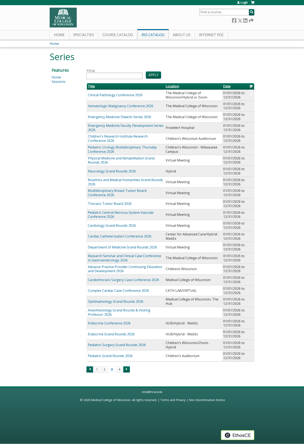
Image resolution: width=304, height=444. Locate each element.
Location (172, 86)
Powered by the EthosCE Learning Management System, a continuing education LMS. (237, 435)
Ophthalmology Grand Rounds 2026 (115, 301)
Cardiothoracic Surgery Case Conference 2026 (123, 280)
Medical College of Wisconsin (110, 400)
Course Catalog (117, 34)
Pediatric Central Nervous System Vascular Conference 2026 (121, 214)
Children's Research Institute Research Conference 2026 (118, 138)
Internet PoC (211, 34)
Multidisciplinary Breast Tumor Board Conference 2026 (117, 192)
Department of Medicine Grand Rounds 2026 (122, 247)
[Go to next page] (126, 369)
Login (244, 2)
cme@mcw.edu (152, 392)
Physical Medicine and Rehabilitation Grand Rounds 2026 (121, 160)
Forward (251, 19)
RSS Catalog (153, 34)
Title (90, 71)
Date (227, 86)
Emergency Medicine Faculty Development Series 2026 (125, 127)
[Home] (63, 17)
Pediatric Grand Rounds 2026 (110, 356)
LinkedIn (245, 19)
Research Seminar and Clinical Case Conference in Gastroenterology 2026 (124, 258)
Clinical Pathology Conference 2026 (115, 95)
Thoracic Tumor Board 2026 (110, 203)
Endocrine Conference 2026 (109, 323)
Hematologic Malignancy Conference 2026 (120, 106)
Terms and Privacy (173, 400)
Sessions (58, 81)
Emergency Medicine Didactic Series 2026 (119, 117)
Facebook (234, 19)
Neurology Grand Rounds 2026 (112, 171)
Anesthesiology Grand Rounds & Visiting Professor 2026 (119, 312)
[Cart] (252, 4)
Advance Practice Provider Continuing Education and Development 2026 (125, 269)
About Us (181, 34)
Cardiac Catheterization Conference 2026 (119, 236)
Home (59, 34)
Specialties (83, 34)
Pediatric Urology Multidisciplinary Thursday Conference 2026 (122, 149)
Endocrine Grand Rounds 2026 (111, 334)
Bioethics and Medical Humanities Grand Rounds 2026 (125, 182)
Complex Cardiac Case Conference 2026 (118, 290)
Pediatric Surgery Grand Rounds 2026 (117, 345)
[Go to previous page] (89, 369)
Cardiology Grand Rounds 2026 (112, 225)
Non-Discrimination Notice (207, 400)
